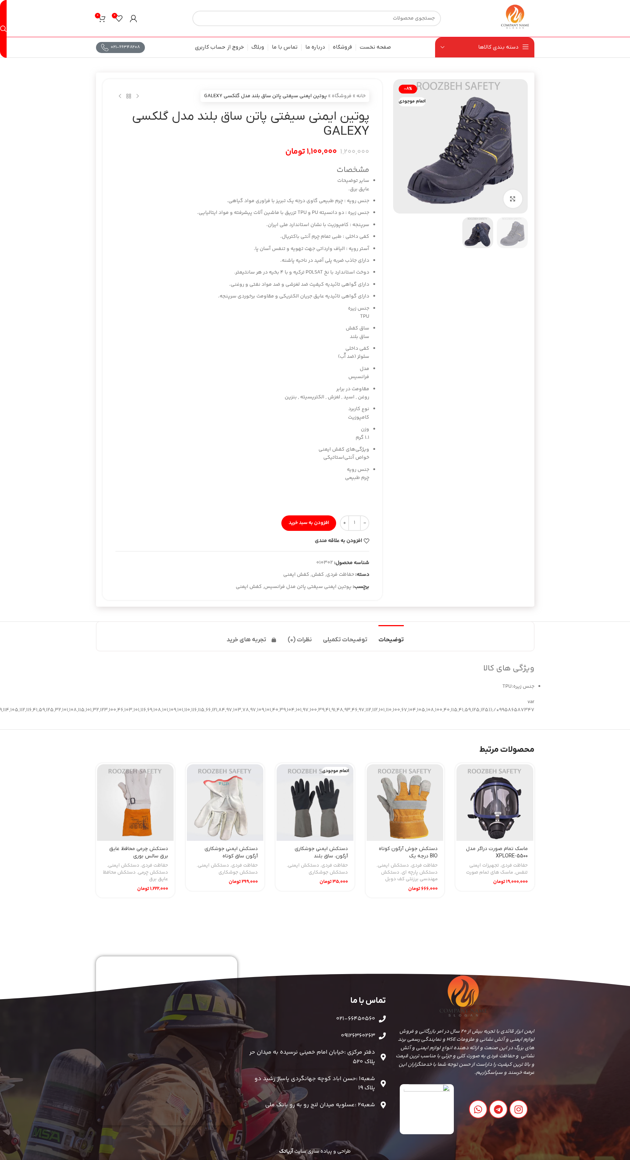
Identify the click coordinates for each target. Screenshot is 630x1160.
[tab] (391, 636)
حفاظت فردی (340, 575)
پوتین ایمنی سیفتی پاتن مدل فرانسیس (308, 587)
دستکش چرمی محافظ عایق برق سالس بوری (138, 852)
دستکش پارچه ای (420, 872)
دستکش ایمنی (393, 865)
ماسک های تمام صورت (489, 872)
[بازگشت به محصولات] (128, 96)
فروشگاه (342, 96)
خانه (361, 96)
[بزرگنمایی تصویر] (512, 199)
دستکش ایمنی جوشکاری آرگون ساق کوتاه (231, 852)
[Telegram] (498, 1109)
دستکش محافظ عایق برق (135, 876)
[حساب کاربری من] (133, 18)
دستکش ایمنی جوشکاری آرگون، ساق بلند (321, 852)
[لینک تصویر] (427, 1110)
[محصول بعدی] (119, 96)
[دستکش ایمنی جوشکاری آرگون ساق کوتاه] (225, 802)
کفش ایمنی (296, 575)
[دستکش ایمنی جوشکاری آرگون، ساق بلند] (315, 802)
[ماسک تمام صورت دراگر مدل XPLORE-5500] (494, 802)
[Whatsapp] (478, 1109)
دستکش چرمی (153, 872)
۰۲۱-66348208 (125, 47)
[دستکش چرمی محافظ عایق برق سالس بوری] (135, 802)
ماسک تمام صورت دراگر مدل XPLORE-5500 (497, 852)
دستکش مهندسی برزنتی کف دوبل (409, 876)
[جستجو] (3, 29)
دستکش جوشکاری (328, 872)
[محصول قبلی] (137, 96)
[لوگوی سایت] (515, 18)
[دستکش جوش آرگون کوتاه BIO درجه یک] (405, 802)
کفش (318, 575)
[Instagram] (518, 1109)
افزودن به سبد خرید (309, 522)
